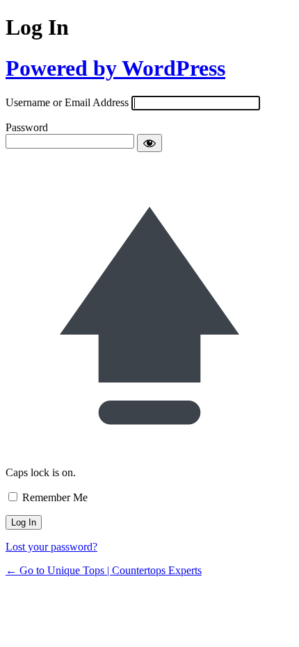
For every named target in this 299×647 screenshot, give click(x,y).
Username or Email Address (67, 102)
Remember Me (55, 497)
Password (27, 127)
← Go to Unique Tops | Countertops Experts (104, 570)
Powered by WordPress (115, 68)
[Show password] (149, 143)
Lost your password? (51, 547)
